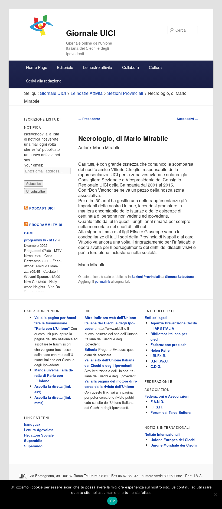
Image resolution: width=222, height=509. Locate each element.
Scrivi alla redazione (43, 81)
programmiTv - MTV (40, 240)
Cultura (155, 67)
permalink (102, 281)
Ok (112, 501)
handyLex (32, 424)
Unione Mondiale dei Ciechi (174, 445)
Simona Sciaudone (180, 276)
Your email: (33, 165)
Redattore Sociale (39, 435)
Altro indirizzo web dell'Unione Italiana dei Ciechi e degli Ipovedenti (110, 323)
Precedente (89, 118)
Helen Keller (161, 350)
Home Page (36, 67)
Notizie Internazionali (162, 434)
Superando (33, 446)
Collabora (130, 67)
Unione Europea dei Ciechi (173, 439)
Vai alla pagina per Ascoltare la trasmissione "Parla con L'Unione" (55, 323)
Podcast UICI (42, 208)
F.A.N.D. (157, 401)
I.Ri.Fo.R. (158, 355)
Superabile (33, 440)
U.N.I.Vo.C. (160, 361)
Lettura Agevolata (38, 429)
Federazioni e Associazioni (167, 396)
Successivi (187, 118)
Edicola (90, 349)
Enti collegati (156, 317)
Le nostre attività (97, 67)
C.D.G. (156, 366)
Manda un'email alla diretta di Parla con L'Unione (53, 375)
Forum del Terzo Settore (171, 412)
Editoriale (65, 67)
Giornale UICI (91, 32)
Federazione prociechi (169, 344)
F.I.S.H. (157, 407)
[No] (215, 494)
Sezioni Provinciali (146, 276)
